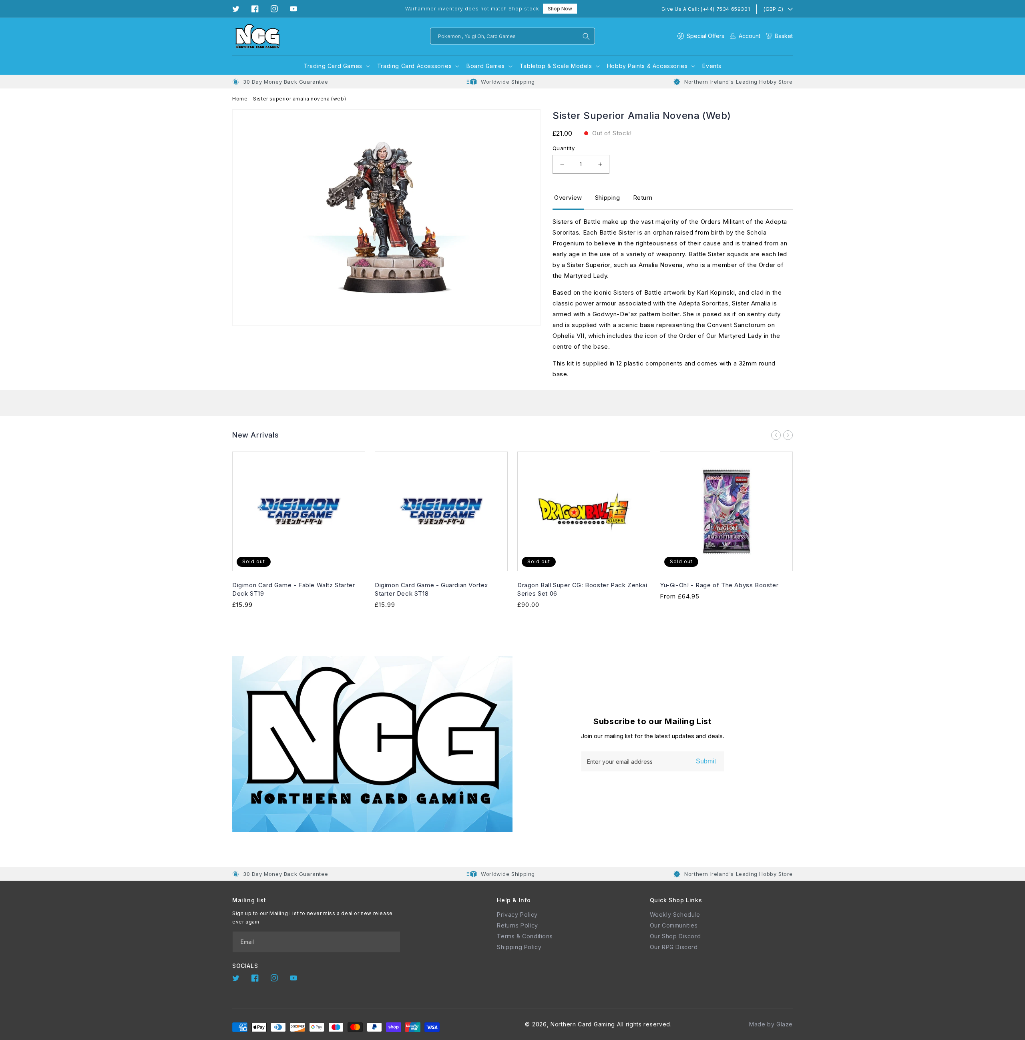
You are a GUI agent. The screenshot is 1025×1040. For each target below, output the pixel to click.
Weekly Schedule (675, 914)
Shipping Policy (519, 947)
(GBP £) (773, 9)
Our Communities (674, 925)
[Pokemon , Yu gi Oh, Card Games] (586, 36)
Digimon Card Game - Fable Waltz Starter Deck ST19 (293, 589)
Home (239, 99)
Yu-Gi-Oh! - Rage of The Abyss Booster (719, 585)
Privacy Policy (517, 914)
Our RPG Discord (674, 947)
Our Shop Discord (675, 936)
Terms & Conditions (525, 936)
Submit (706, 761)
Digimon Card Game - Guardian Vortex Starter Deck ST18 (431, 589)
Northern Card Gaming (583, 1024)
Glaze (784, 1024)
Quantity (564, 148)
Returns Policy (517, 925)
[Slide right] (788, 435)
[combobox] (512, 36)
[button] (779, 36)
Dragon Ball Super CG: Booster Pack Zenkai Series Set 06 (582, 589)
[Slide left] (776, 435)
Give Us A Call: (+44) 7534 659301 (705, 9)
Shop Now (560, 9)
